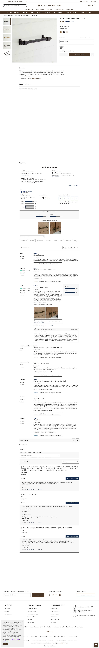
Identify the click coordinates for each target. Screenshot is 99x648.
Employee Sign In (73, 636)
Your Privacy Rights (60, 640)
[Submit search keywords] (4, 5)
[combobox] (15, 5)
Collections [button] (49, 9)
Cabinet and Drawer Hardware (22, 15)
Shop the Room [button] (29, 9)
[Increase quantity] (66, 54)
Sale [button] (90, 12)
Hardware (10, 15)
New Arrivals (54, 608)
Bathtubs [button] (25, 12)
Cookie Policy (25, 640)
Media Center (8, 614)
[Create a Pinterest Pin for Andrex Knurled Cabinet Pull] (62, 21)
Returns (30, 619)
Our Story (7, 608)
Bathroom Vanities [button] (13, 12)
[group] (15, 1)
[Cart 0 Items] (95, 5)
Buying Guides (54, 614)
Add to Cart (79, 54)
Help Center (93, 1)
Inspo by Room (55, 619)
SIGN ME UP (38, 595)
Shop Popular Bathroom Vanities (74, 626)
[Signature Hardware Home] (49, 5)
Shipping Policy (32, 611)
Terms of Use (25, 636)
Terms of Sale (34, 636)
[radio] (60, 32)
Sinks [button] (32, 12)
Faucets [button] (39, 12)
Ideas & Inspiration (55, 611)
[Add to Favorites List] (92, 54)
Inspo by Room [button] (69, 9)
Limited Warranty (35, 78)
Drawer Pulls (35, 15)
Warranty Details (32, 608)
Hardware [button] (83, 12)
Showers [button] (47, 12)
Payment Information (33, 614)
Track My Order (32, 616)
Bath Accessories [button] (71, 12)
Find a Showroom (84, 1)
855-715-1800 (19, 1)
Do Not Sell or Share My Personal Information (42, 640)
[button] (22, 621)
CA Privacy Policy (72, 640)
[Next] (27, 1)
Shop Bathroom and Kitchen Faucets (54, 626)
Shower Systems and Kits (36, 626)
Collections (53, 616)
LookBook (53, 622)
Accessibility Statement (45, 636)
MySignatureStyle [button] (59, 9)
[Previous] (4, 1)
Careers (7, 611)
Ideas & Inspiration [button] (40, 9)
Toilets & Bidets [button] (58, 12)
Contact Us (31, 622)
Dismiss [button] (5, 643)
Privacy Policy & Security (60, 636)
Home (5, 15)
